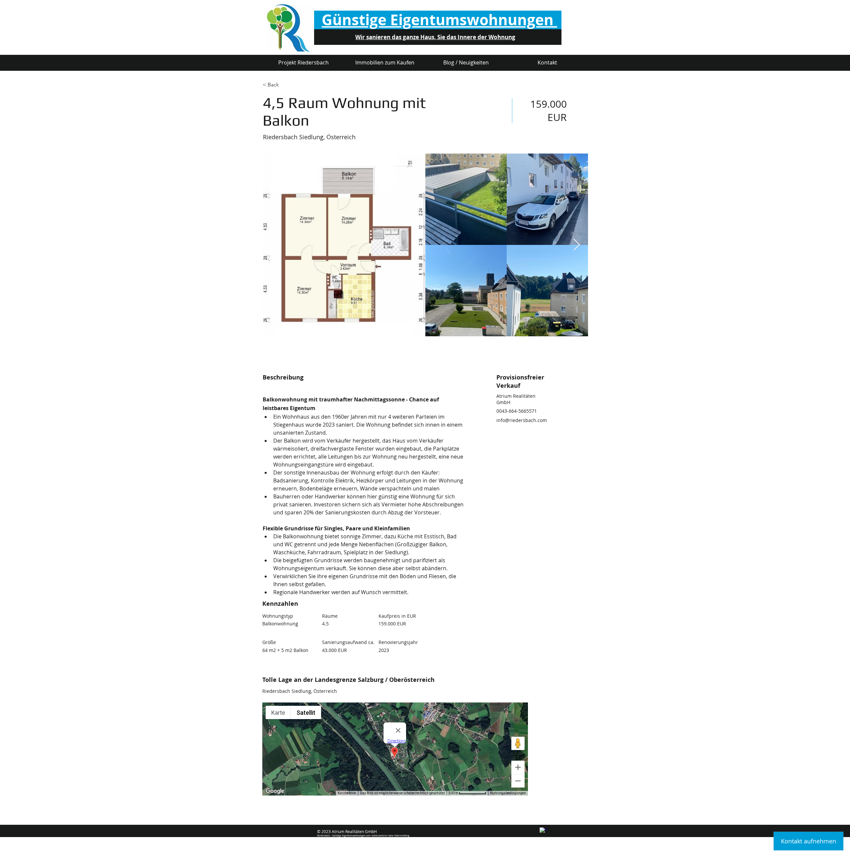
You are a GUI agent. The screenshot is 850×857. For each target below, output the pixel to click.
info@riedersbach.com (521, 420)
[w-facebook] (543, 831)
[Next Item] (576, 245)
